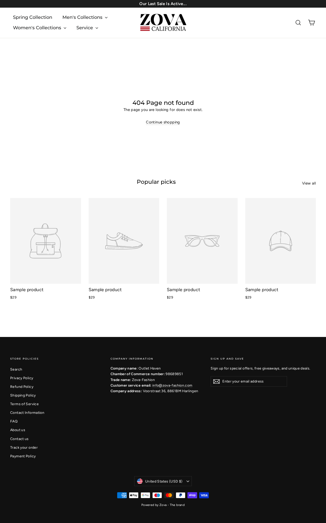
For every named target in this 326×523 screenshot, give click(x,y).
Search (16, 369)
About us (17, 430)
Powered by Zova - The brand (163, 505)
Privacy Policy (21, 378)
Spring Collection (32, 17)
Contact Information (27, 413)
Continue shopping (163, 122)
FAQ (14, 421)
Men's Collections (83, 17)
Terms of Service (24, 404)
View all (309, 183)
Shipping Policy (23, 395)
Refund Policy (21, 387)
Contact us (19, 439)
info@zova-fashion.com (172, 385)
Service (85, 28)
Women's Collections (37, 28)
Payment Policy (23, 456)
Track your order (24, 447)
